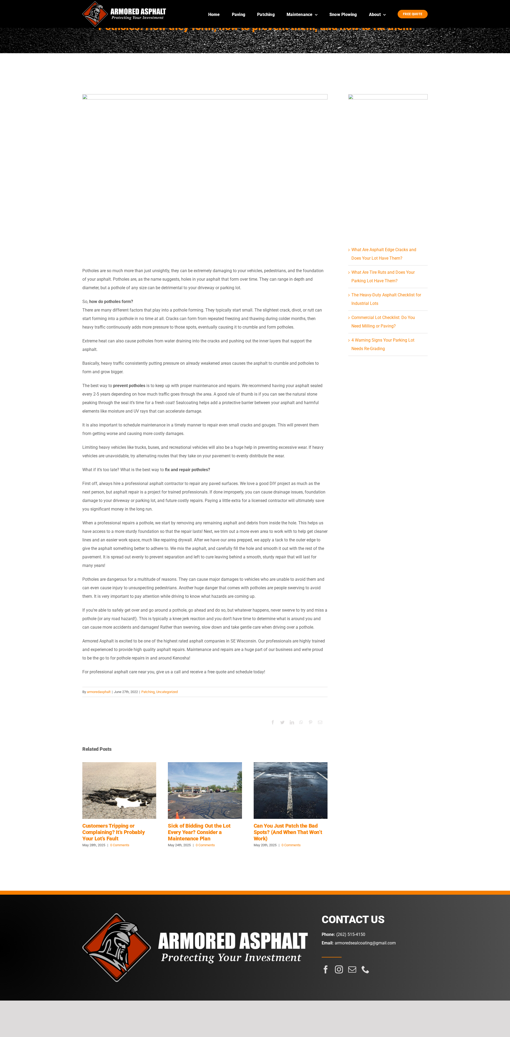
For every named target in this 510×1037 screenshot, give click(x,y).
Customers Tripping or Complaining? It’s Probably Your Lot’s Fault (119, 791)
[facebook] (326, 969)
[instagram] (339, 969)
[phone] (365, 969)
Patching (148, 692)
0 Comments (119, 845)
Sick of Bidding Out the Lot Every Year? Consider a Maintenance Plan (205, 791)
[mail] (352, 969)
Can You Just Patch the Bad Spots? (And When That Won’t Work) (291, 791)
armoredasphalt (98, 692)
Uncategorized (167, 692)
